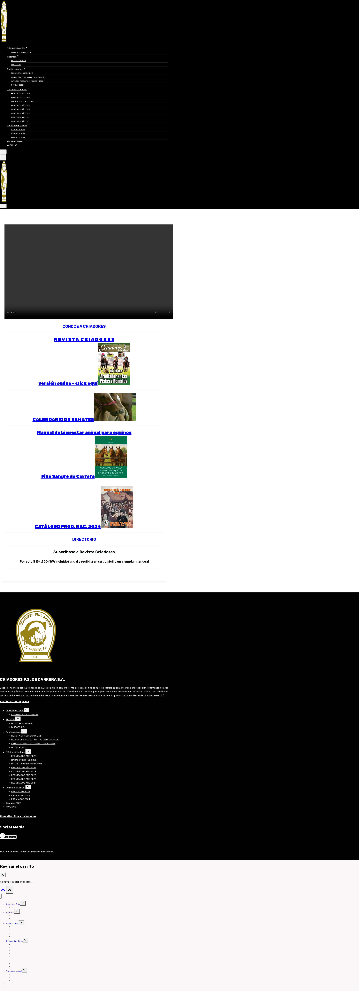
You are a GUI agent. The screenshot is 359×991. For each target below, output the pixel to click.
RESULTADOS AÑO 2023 (20, 113)
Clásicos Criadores (15, 752)
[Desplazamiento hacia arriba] (3, 890)
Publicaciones (13, 731)
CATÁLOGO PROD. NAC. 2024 (68, 526)
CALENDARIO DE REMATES (63, 419)
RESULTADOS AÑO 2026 (20, 93)
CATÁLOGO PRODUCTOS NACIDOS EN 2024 (27, 81)
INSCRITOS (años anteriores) (22, 101)
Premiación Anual (15, 787)
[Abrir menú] (3, 157)
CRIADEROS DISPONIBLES (21, 52)
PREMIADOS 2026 (18, 130)
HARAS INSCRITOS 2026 (20, 97)
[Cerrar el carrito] (3, 875)
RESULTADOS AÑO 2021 (20, 121)
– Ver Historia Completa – (14, 701)
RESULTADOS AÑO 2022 (20, 117)
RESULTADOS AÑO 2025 (20, 105)
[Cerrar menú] (1, 896)
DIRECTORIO (16, 65)
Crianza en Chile (15, 710)
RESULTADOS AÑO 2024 (20, 109)
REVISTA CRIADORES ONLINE (22, 73)
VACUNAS (12, 145)
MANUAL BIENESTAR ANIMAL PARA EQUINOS (27, 77)
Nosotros (10, 719)
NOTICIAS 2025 (17, 85)
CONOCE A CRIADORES (84, 326)
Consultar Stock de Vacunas (18, 816)
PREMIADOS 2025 (18, 134)
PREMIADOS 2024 (18, 137)
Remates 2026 (14, 141)
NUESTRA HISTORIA (18, 61)
